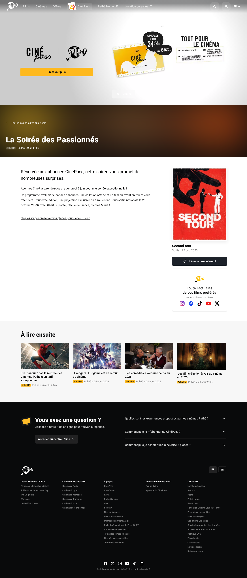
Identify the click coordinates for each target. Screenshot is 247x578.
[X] (217, 303)
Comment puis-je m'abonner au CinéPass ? (152, 432)
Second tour (181, 246)
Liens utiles (193, 481)
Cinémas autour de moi (73, 507)
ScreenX (108, 507)
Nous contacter (195, 547)
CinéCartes (109, 490)
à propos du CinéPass (156, 490)
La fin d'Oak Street (29, 503)
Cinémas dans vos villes (73, 481)
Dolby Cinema (111, 499)
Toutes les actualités (114, 542)
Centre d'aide (152, 486)
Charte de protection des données (204, 525)
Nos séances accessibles (116, 538)
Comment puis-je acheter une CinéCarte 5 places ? (158, 445)
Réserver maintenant (202, 261)
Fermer (126, 94)
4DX (106, 503)
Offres (57, 6)
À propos (108, 481)
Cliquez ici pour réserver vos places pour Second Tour (55, 218)
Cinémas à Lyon (70, 490)
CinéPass (84, 6)
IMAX (107, 494)
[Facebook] (191, 303)
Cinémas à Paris (70, 486)
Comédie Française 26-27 (116, 529)
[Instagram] (182, 303)
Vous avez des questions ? (158, 481)
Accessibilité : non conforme (201, 529)
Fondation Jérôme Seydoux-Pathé (204, 507)
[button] (214, 6)
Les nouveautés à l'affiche (33, 481)
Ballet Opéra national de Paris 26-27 (121, 525)
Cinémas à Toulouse (72, 499)
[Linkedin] (141, 563)
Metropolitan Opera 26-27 (116, 520)
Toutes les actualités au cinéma (28, 123)
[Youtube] (208, 303)
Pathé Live (192, 503)
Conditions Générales (198, 520)
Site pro (191, 490)
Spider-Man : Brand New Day (34, 490)
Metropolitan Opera (113, 516)
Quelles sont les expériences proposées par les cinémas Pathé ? (166, 418)
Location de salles (137, 6)
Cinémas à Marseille (72, 494)
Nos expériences (112, 512)
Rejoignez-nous (195, 551)
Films (26, 6)
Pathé (190, 494)
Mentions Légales (196, 516)
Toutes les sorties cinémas (116, 533)
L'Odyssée (25, 499)
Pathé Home (106, 6)
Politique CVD (194, 533)
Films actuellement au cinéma (35, 486)
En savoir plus (57, 72)
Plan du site (193, 538)
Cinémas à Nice (69, 503)
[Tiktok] (200, 303)
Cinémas (41, 6)
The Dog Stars (27, 494)
